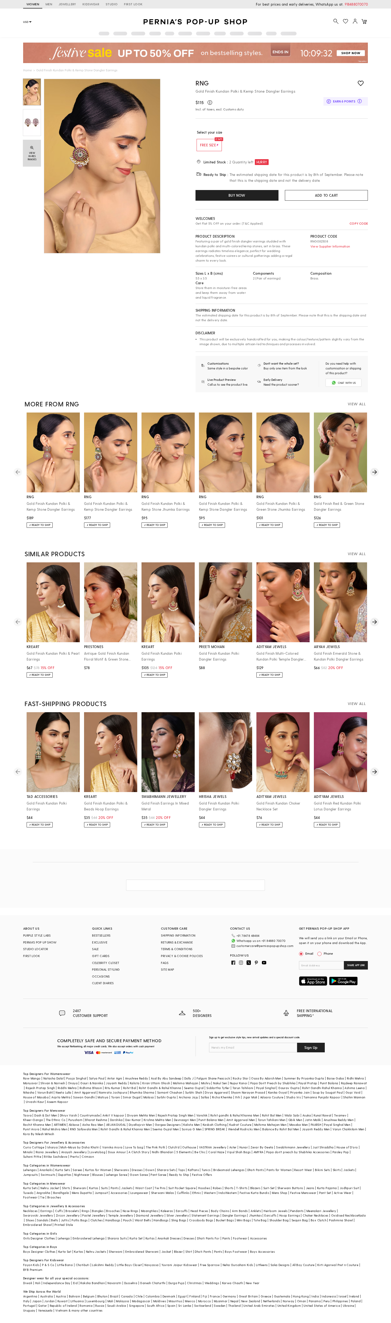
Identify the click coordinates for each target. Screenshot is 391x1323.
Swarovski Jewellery (38, 1215)
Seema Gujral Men (165, 1129)
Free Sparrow (210, 1265)
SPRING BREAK (215, 1129)
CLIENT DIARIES (103, 983)
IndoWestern (227, 1192)
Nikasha (29, 1092)
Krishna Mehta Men (157, 1120)
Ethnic (196, 1192)
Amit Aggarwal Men (240, 1120)
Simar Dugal (131, 1097)
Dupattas (65, 1174)
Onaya (73, 1083)
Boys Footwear (236, 1251)
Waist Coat (143, 1188)
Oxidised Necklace (344, 1215)
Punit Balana (329, 1083)
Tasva (27, 1115)
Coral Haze (216, 1152)
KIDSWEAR (90, 4)
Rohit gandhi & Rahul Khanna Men (234, 1115)
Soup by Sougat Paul (328, 1092)
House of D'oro (347, 1147)
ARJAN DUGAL (116, 1124)
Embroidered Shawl (37, 1224)
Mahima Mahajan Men (270, 1124)
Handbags (112, 1220)
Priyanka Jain (300, 1092)
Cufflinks (183, 1192)
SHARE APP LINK (356, 965)
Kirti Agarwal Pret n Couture (337, 1265)
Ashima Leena (354, 1088)
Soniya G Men (192, 1129)
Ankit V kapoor (113, 1115)
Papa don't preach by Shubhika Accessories (298, 1152)
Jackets (349, 1170)
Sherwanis (121, 1170)
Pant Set (325, 1192)
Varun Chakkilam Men (348, 1129)
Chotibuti (83, 1265)
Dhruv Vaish (68, 1115)
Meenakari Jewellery (321, 1211)
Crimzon (88, 1156)
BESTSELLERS (101, 935)
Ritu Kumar (112, 1088)
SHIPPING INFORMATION (178, 935)
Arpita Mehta (60, 1097)
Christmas (194, 1283)
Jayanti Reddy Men (316, 1129)
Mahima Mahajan (185, 1083)
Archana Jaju (188, 1097)
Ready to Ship (179, 1174)
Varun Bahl (45, 1092)
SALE (95, 949)
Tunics (206, 1170)
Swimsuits (48, 1174)
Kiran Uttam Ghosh (156, 1083)
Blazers (255, 1188)
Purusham (75, 1120)
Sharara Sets (166, 1170)
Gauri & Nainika (91, 1083)
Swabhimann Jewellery (293, 1147)
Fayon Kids (31, 1265)
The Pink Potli (155, 1147)
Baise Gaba (335, 1078)
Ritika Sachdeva (55, 1156)
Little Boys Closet (129, 1265)
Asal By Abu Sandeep (166, 1078)
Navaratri (114, 1283)
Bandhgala (61, 1192)
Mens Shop (280, 1192)
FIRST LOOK (133, 4)
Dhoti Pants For (208, 1238)
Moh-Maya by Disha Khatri (79, 1147)
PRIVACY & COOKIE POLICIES (182, 956)
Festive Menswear (303, 1192)
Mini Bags (244, 1220)
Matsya (103, 1097)
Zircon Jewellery (68, 1215)
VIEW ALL (357, 404)
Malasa (148, 1097)
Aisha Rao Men (92, 1124)
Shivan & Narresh (52, 1083)
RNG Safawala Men (84, 1129)
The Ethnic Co (56, 1120)
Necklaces (30, 1211)
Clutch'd (174, 1147)
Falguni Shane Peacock (213, 1078)
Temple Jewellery (120, 1215)
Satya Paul (97, 1078)
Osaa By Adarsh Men (266, 1078)
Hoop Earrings (289, 1215)
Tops (181, 1170)
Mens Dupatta (82, 1192)
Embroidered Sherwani (142, 1251)
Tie (42, 1197)
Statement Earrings (205, 1215)
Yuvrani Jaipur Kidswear (179, 1265)
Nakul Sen (220, 1083)
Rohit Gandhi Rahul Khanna (322, 1088)
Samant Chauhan (169, 1092)
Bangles (97, 1211)
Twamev (340, 1115)
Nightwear (82, 1174)
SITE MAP (167, 969)
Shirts (66, 1188)
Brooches (54, 1197)
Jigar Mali (250, 1097)
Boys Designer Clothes (39, 1251)
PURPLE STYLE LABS (37, 935)
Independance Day (56, 1283)
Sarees (77, 1170)
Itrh (237, 1097)
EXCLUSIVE (100, 942)
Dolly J (189, 1078)
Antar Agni (114, 1078)
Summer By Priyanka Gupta (304, 1078)
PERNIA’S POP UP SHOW (39, 942)
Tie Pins (160, 1188)
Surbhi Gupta (166, 1097)
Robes (217, 1188)
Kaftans (193, 1170)
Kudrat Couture (240, 1124)
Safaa (205, 1097)
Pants (115, 1188)
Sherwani (79, 1188)
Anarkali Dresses (169, 1238)
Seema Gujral (194, 1088)
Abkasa (74, 1124)
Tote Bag (260, 1220)
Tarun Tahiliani (242, 1088)
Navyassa (151, 1265)
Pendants (296, 1211)
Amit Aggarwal (85, 1092)
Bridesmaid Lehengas (229, 1170)
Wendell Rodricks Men (244, 1129)
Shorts (229, 1188)
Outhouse (189, 1147)
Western (210, 1192)
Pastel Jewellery (93, 1215)
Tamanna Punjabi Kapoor (321, 1097)
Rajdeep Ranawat (354, 1083)
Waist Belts (143, 1220)
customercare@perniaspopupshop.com (265, 945)
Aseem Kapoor (57, 1101)
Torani (115, 1097)
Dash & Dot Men (45, 1115)
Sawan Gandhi (84, 1097)
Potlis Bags (80, 1220)
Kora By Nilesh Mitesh (38, 1134)
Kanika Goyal (278, 1092)
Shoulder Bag (279, 1220)
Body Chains (220, 1211)
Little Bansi (65, 1265)
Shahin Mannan (354, 1097)
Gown (149, 1170)
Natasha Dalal (53, 1078)
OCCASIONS (101, 976)
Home (27, 70)
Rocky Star (240, 1078)
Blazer (178, 1251)
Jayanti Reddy (116, 1083)
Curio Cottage (33, 1147)
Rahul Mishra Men (54, 1129)
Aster (233, 1147)
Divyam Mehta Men (141, 1115)
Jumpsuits (30, 1174)
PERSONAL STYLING (106, 969)
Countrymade (90, 1115)
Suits (104, 1188)
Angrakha (43, 1192)
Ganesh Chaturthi (152, 1283)
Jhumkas (255, 1215)
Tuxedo (28, 1192)
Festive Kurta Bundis (254, 1192)
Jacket (166, 1251)
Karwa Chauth (232, 1283)
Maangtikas (149, 1211)
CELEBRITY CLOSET (105, 963)
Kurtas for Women (98, 1170)
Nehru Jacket (49, 1188)
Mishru (205, 1083)
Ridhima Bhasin (91, 1088)
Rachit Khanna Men (37, 1124)
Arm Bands (240, 1211)
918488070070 (356, 4)
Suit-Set (269, 1188)
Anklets (256, 1211)
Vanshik (202, 1115)
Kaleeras (167, 1211)
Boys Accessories (262, 1251)
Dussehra (130, 1283)
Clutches (96, 1220)
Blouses (97, 1174)
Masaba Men (298, 1124)
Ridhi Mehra (355, 1078)
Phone (328, 953)
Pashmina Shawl (341, 1220)
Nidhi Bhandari (163, 1152)
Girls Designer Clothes (39, 1238)
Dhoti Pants (255, 1170)
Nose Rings (130, 1211)
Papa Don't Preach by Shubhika (273, 1083)
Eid (75, 1283)
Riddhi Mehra (67, 1088)
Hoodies (204, 1188)
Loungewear (139, 1192)
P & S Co (48, 1265)
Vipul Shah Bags (239, 1152)
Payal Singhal (266, 1088)
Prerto (74, 1156)
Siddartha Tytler (218, 1088)
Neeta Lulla (63, 1092)
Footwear (30, 1197)
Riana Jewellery (47, 1152)
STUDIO (112, 4)
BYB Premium (32, 1269)
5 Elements (184, 1152)
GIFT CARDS (100, 956)
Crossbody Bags (201, 1220)
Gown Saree (139, 1174)
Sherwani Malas (162, 1192)
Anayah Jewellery (74, 1152)
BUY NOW (236, 195)
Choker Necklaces (315, 1215)
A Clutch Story (138, 1152)
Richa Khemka (222, 1097)
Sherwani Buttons (290, 1188)
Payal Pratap (307, 1083)
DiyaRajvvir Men (140, 1124)
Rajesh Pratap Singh (40, 1088)
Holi (38, 1283)
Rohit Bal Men (272, 1115)
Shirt (188, 1251)
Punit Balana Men (210, 1120)
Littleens (262, 1265)
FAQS (164, 963)
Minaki (28, 1152)
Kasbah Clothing (215, 1124)
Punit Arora (31, 1129)
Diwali (27, 1283)
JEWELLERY (67, 4)
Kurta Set (136, 1238)
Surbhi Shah (193, 1092)
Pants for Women (279, 1170)
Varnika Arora (112, 1147)
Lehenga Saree (116, 1174)
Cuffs (59, 1211)
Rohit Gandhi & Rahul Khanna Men (125, 1129)
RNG (202, 83)
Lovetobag (97, 1152)
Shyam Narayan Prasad (248, 1092)
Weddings (212, 1283)
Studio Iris (293, 1097)
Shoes (30, 1220)
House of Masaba (36, 1097)
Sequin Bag (300, 1220)
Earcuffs (182, 1211)
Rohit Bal (129, 1088)
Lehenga (64, 1238)
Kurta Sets (62, 1170)
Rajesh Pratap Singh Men (176, 1115)
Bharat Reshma (96, 1120)
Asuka (306, 1115)
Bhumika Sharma (142, 1092)
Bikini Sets (322, 1170)
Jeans (310, 1188)
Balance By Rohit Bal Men (280, 1129)
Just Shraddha (323, 1147)
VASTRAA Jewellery (213, 1147)
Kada (362, 1215)
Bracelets (72, 1211)
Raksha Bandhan (92, 1283)
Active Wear (342, 1192)
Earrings (46, 1211)
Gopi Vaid (353, 1092)
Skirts (337, 1170)
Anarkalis (46, 1170)
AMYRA (258, 1152)
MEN (48, 4)
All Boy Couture (303, 1265)
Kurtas (93, 1188)
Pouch (127, 1220)
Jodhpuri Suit (349, 1188)
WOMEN (32, 4)
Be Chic (200, 1152)
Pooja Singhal (76, 1078)
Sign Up (311, 1047)
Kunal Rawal (322, 1115)
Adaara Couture (272, 1097)
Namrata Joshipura (113, 1092)
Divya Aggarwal (216, 1092)
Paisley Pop (340, 1152)
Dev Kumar (133, 1120)
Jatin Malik (313, 1120)
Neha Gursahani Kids (238, 1265)
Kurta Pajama (327, 1188)
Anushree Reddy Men (338, 1120)
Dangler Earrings (234, 1215)
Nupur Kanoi (238, 1083)
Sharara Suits (117, 1238)
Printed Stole (64, 1224)
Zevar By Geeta (262, 1147)
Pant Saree (158, 1174)
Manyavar (30, 1083)
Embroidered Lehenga (89, 1238)
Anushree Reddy (136, 1078)
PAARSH (316, 1124)
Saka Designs (280, 1265)
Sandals (42, 1220)
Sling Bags (178, 1220)
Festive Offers (202, 1174)
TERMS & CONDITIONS (176, 949)
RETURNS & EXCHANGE (177, 942)
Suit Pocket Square (182, 1188)
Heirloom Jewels (276, 1211)
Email (309, 953)
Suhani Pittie (32, 1156)
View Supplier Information (330, 246)
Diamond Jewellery (150, 1215)
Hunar (243, 1147)
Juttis (65, 1220)
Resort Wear (303, 1170)
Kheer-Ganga (33, 1120)
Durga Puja (176, 1283)
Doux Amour (117, 1152)
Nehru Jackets (96, 1251)
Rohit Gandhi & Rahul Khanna (160, 1088)
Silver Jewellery (178, 1215)
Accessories (119, 1192)
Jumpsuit (101, 1192)
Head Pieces (199, 1211)
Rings (85, 1211)
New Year (253, 1283)
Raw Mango (32, 1078)
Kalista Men (191, 1124)
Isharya (52, 1147)
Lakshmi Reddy (103, 1265)
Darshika (116, 1120)
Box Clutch (318, 1220)
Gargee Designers (168, 1124)
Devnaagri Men (185, 1120)
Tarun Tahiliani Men (272, 1120)
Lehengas (30, 1170)
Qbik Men (295, 1120)
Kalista (135, 1083)
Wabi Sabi (292, 1115)
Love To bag (134, 1147)
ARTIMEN (60, 1124)
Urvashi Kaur (35, 1101)
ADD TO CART (326, 195)
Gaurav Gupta (289, 1088)
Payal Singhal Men (337, 1124)
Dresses (137, 1170)
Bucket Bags (225, 1220)
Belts (54, 1220)
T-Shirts (241, 1188)
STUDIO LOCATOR (35, 949)
